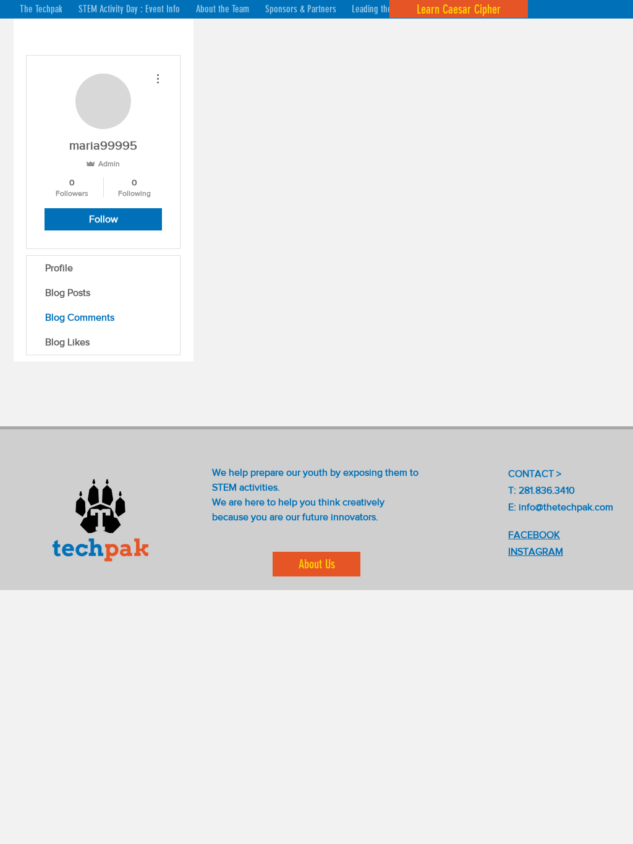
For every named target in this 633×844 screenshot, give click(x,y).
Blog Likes (67, 342)
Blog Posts (67, 292)
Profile (59, 268)
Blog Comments (79, 317)
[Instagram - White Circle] (40, 40)
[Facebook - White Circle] (40, 68)
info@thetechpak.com (566, 507)
